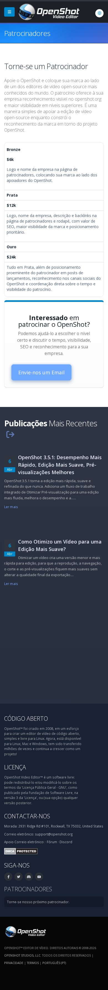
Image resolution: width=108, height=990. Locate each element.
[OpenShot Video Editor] (48, 11)
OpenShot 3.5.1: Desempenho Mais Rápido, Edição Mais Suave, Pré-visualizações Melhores (60, 465)
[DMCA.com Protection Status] (21, 850)
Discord (66, 842)
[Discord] (29, 877)
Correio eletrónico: (29, 842)
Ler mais (11, 507)
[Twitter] (18, 877)
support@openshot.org (54, 834)
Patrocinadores (28, 889)
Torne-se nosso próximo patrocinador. (38, 902)
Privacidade (13, 963)
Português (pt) (54, 963)
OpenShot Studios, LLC (22, 955)
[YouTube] (39, 877)
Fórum (52, 842)
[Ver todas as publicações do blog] (10, 434)
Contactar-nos (27, 816)
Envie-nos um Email (41, 372)
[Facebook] (8, 877)
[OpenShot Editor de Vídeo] (25, 931)
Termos (33, 963)
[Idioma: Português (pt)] (99, 13)
